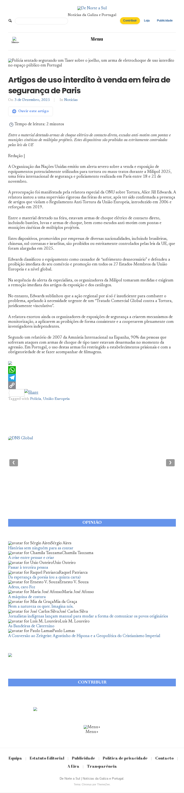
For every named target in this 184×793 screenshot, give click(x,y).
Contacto (164, 758)
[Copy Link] (92, 385)
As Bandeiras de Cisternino (31, 626)
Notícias (71, 100)
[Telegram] (92, 377)
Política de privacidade (125, 758)
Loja (147, 20)
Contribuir (130, 20)
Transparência (102, 766)
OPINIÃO (92, 523)
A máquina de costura (27, 597)
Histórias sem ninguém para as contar (40, 548)
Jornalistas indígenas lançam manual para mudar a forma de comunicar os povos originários (88, 617)
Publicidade (165, 20)
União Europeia (56, 399)
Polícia (35, 399)
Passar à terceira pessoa (28, 568)
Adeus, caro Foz (21, 587)
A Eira (73, 766)
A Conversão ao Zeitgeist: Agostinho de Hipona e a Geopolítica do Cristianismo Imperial (84, 636)
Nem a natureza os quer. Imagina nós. (41, 607)
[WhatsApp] (92, 370)
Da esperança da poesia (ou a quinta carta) (44, 578)
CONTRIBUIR (92, 682)
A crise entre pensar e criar (31, 558)
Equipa (15, 758)
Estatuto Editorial (47, 758)
